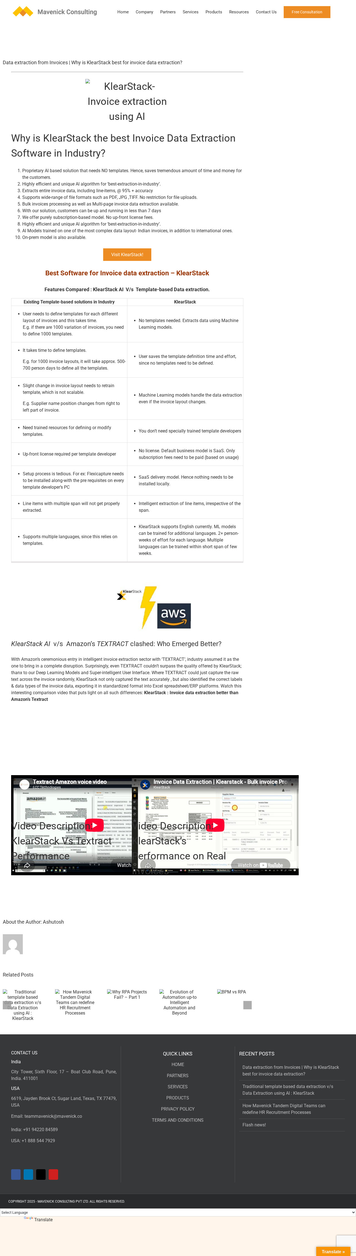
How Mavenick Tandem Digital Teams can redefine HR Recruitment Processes (284, 1109)
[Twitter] (41, 1174)
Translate (43, 1219)
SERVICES (178, 1086)
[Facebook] (16, 1174)
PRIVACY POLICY (178, 1109)
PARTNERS (178, 1075)
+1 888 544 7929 (38, 1140)
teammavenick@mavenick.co (53, 1116)
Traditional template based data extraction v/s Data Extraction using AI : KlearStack (288, 1090)
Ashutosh (53, 922)
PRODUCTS (177, 1098)
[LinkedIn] (28, 1174)
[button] (339, 11)
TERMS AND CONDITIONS (178, 1120)
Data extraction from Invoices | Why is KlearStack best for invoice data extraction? (291, 1071)
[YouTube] (53, 1174)
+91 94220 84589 (40, 1129)
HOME (178, 1064)
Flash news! (254, 1125)
